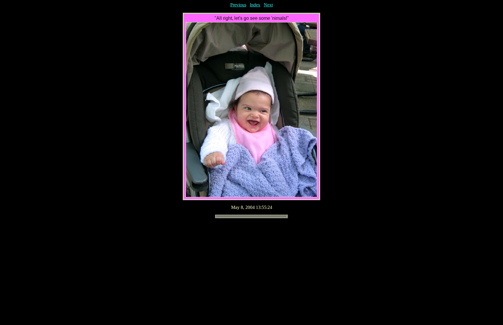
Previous (238, 4)
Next (268, 4)
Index (255, 4)
